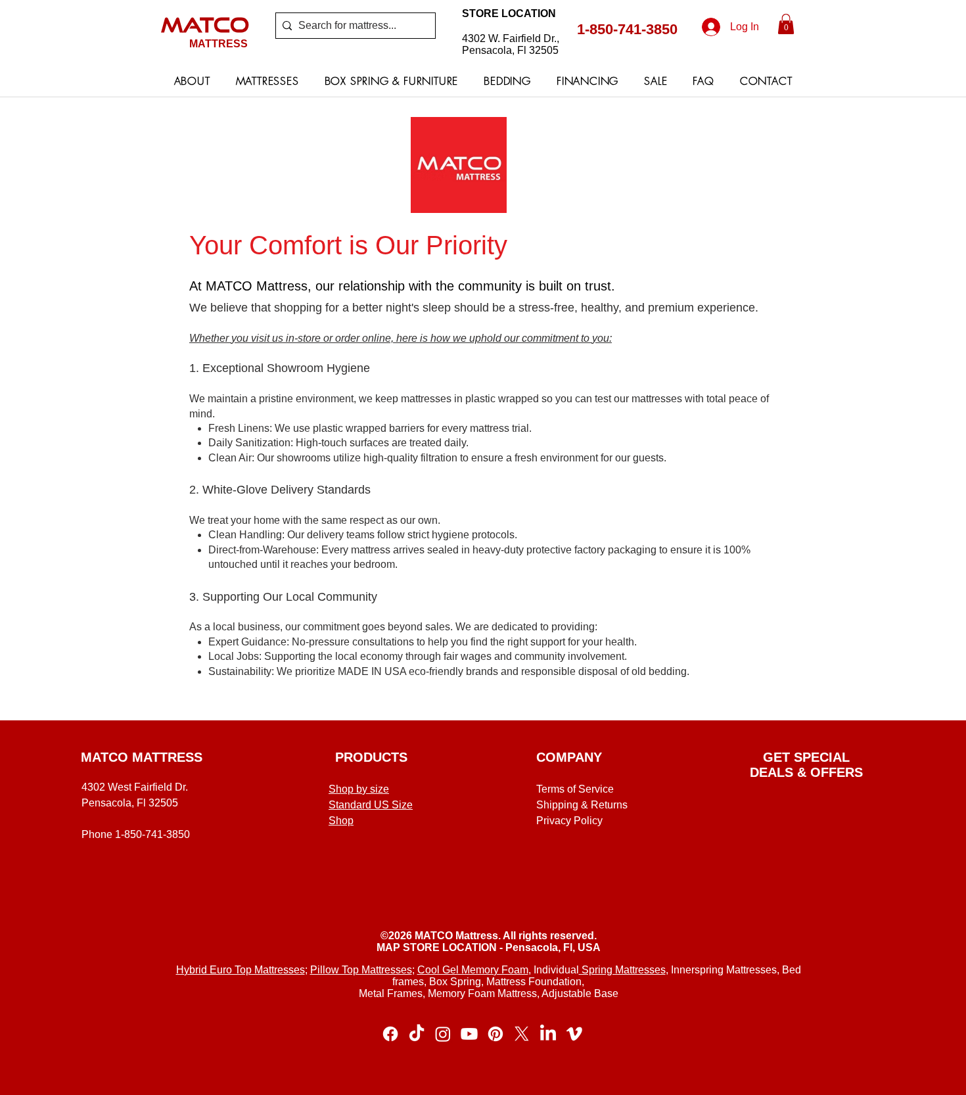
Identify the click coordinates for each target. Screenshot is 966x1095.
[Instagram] (443, 1034)
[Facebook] (390, 1034)
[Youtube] (469, 1034)
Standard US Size (371, 804)
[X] (522, 1034)
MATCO (205, 24)
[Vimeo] (574, 1034)
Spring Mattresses (622, 969)
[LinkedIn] (548, 1034)
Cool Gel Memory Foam (472, 969)
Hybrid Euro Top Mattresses (240, 969)
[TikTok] (416, 1034)
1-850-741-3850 (627, 29)
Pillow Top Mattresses (361, 969)
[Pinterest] (495, 1034)
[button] (785, 24)
